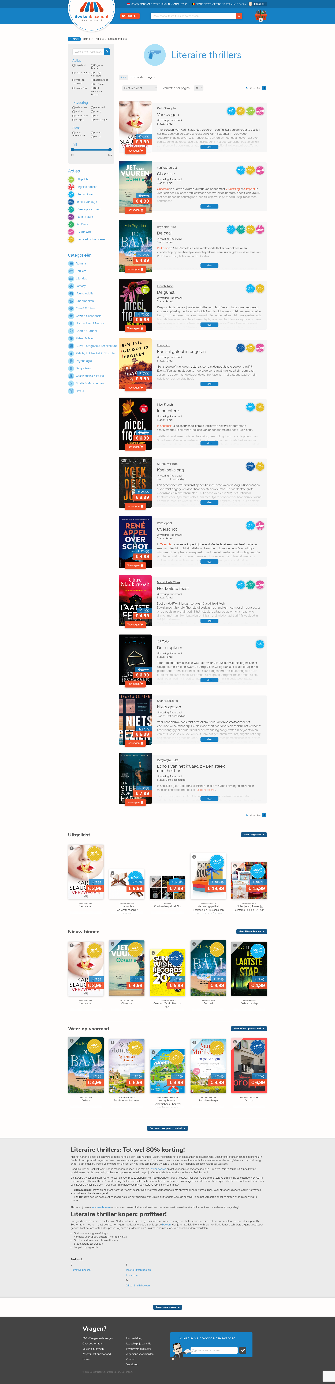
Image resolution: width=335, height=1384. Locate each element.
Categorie (129, 16)
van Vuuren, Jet (167, 167)
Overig (97, 111)
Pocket (79, 111)
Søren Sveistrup (167, 464)
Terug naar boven (166, 1307)
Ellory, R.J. (163, 345)
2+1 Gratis (99, 84)
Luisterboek (81, 115)
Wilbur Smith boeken (138, 1285)
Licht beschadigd (78, 134)
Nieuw (97, 132)
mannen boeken (101, 1207)
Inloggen (259, 4)
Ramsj (97, 136)
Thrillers (99, 38)
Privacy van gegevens (138, 1348)
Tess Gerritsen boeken (138, 1269)
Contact (130, 1359)
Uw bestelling (134, 1338)
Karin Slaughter (167, 108)
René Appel (164, 523)
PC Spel (79, 119)
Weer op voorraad (78, 81)
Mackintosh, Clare (168, 582)
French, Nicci (165, 286)
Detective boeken (81, 1269)
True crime (132, 1275)
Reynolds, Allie (166, 227)
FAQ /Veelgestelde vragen (98, 1338)
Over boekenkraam (93, 1343)
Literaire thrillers (117, 38)
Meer (209, 147)
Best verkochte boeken (96, 91)
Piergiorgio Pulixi (167, 760)
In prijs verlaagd (96, 74)
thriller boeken (158, 1169)
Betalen (87, 1359)
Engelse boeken (97, 67)
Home (86, 38)
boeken (166, 1224)
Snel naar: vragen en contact (166, 1128)
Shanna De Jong (167, 700)
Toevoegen (133, 150)
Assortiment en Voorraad (97, 1354)
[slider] (72, 149)
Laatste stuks (101, 80)
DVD (96, 115)
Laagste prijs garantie (138, 1343)
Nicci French (165, 404)
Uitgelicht (80, 65)
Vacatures (132, 1364)
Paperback (100, 107)
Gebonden (81, 107)
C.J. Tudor (163, 641)
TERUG (75, 39)
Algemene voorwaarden (140, 1354)
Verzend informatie (93, 1348)
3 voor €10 (81, 88)
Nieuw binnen (82, 72)
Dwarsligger (100, 119)
